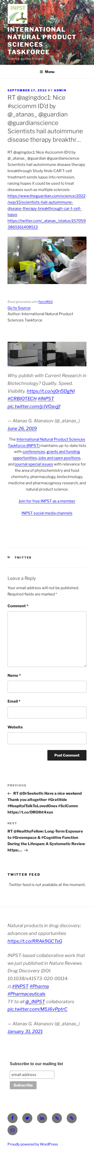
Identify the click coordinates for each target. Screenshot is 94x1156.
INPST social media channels (47, 513)
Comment (18, 606)
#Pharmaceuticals (26, 993)
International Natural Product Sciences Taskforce (42, 41)
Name (14, 675)
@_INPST (35, 1001)
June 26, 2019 (22, 428)
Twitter (23, 557)
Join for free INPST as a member (47, 501)
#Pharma (39, 986)
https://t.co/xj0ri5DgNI (51, 391)
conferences (34, 451)
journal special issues (34, 464)
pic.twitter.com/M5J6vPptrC (37, 1009)
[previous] (14, 354)
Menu (49, 72)
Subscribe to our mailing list (36, 1064)
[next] (80, 354)
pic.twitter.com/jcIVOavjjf (34, 406)
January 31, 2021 (25, 1031)
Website (15, 727)
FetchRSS (45, 302)
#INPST (46, 398)
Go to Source (19, 308)
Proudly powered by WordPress (33, 1144)
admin (60, 90)
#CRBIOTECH (22, 398)
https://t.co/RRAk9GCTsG (35, 941)
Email (14, 701)
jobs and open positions (59, 458)
